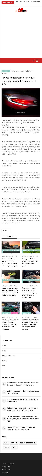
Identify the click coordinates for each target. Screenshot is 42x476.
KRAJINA (4, 351)
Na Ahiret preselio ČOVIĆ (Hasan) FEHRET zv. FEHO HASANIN (23, 401)
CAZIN (4, 346)
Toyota (5, 230)
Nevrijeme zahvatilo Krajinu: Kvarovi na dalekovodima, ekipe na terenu (21, 428)
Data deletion (6, 470)
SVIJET (4, 366)
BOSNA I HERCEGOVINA (8, 356)
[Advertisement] (21, 36)
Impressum (5, 472)
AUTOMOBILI (6, 71)
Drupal (12, 464)
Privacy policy (6, 467)
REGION (4, 361)
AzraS (32, 71)
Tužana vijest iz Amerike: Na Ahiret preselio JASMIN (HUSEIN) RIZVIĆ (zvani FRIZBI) (22, 409)
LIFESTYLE (14, 313)
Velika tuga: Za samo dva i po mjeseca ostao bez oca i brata (23, 392)
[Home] (21, 9)
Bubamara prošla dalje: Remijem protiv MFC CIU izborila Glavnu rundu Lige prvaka (23, 384)
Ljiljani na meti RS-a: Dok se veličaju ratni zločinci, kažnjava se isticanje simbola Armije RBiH (23, 418)
